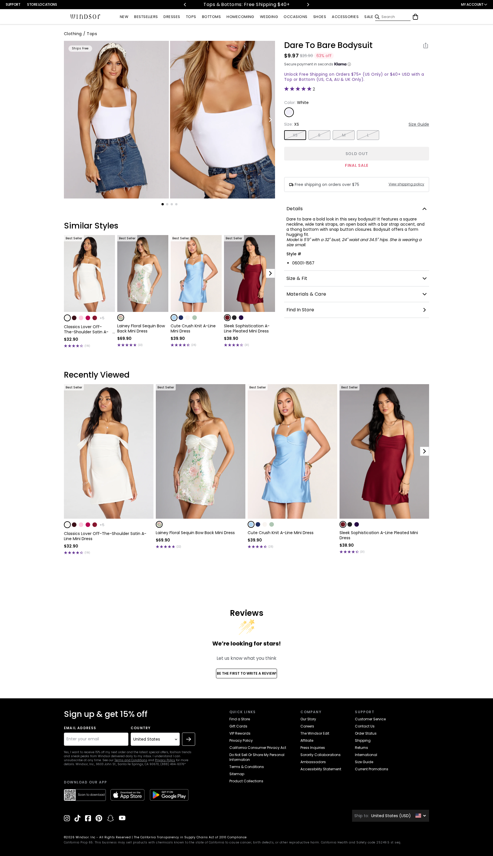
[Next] (308, 4)
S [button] (319, 135)
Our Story (308, 719)
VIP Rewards (239, 733)
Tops (92, 33)
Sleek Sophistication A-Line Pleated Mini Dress (247, 328)
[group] (116, 120)
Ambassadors (313, 761)
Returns (361, 747)
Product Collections (246, 781)
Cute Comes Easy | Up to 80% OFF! (259, 4)
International (366, 754)
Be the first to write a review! (246, 673)
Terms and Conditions (130, 760)
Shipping (363, 740)
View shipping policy (406, 184)
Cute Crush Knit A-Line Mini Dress (193, 328)
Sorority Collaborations (320, 754)
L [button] (368, 135)
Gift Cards (238, 726)
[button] (67, 318)
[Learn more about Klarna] (349, 64)
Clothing (73, 33)
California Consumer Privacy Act (257, 747)
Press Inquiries (312, 747)
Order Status (366, 733)
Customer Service (370, 719)
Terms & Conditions (246, 766)
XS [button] (295, 135)
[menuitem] (124, 17)
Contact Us (365, 726)
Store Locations (42, 4)
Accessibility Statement (320, 769)
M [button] (343, 135)
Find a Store (239, 719)
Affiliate (306, 740)
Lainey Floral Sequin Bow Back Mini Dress (141, 328)
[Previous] (185, 4)
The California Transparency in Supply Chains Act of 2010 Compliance (190, 837)
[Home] (85, 17)
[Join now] (188, 739)
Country (141, 728)
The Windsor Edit (314, 733)
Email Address (80, 728)
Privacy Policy (165, 760)
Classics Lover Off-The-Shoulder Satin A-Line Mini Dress (86, 329)
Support (13, 4)
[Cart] (415, 17)
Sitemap (236, 773)
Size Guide (419, 124)
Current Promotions (371, 769)
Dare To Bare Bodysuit (328, 45)
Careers (307, 726)
